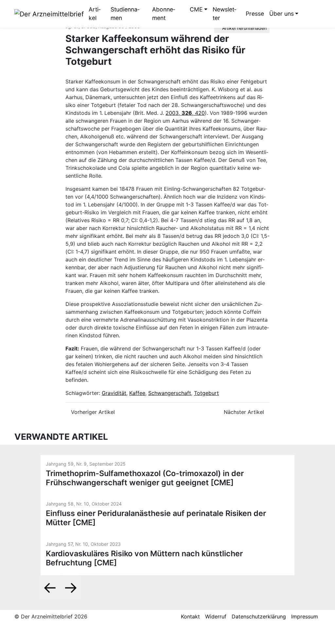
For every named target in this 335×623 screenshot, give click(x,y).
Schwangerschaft (169, 393)
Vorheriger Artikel (92, 412)
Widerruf (215, 616)
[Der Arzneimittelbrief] (49, 13)
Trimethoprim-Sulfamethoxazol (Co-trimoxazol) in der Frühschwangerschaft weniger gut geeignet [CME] (145, 478)
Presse (255, 13)
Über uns (281, 13)
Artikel (94, 13)
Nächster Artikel (245, 412)
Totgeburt (206, 393)
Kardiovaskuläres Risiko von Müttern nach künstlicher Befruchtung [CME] (144, 558)
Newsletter (224, 13)
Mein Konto (316, 14)
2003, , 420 (185, 113)
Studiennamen (125, 13)
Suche (306, 14)
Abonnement (163, 13)
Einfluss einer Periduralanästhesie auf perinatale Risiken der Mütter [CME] (156, 517)
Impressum (304, 616)
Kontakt (190, 616)
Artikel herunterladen (244, 28)
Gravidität (114, 393)
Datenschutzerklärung (259, 616)
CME (196, 9)
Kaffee (137, 393)
